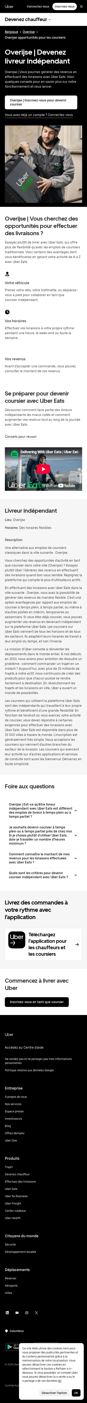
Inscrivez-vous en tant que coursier (37, 1002)
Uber (9, 6)
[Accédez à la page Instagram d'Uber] (27, 1313)
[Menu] (81, 6)
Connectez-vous (38, 6)
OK (76, 1392)
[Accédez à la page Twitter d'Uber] (36, 1313)
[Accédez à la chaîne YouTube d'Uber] (17, 1313)
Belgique (11, 32)
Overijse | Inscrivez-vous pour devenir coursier (38, 102)
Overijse (29, 32)
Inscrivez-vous (64, 6)
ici (59, 1380)
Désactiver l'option (54, 1392)
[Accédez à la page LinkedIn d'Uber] (7, 1313)
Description (13, 540)
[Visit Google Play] (19, 1347)
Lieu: (8, 520)
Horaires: (12, 528)
